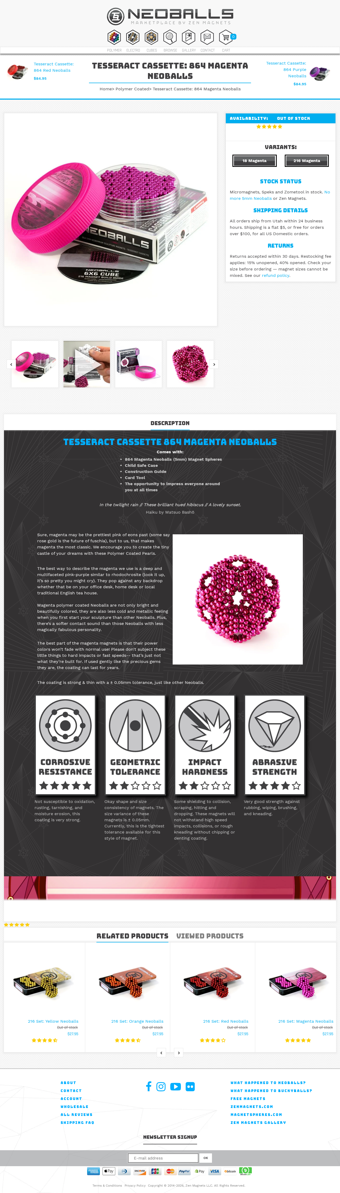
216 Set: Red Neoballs (225, 1021)
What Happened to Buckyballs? (271, 1091)
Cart (226, 50)
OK (205, 1158)
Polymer (114, 50)
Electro (133, 50)
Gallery (189, 50)
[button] (270, 126)
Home (106, 88)
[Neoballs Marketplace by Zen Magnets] (170, 26)
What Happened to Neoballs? (268, 1083)
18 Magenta (254, 160)
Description (170, 423)
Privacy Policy (135, 1185)
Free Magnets (248, 1099)
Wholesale (75, 1107)
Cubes (152, 50)
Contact (208, 50)
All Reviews (77, 1114)
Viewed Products (210, 936)
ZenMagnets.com (252, 1107)
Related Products (132, 936)
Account (71, 1099)
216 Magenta (307, 160)
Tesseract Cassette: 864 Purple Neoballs (286, 69)
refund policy (275, 275)
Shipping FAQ (78, 1122)
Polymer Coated (132, 88)
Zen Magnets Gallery (258, 1122)
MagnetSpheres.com (256, 1114)
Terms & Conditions (107, 1185)
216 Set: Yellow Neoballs (53, 1021)
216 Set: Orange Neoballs (137, 1021)
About (68, 1083)
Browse (170, 50)
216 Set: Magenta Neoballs (305, 1021)
